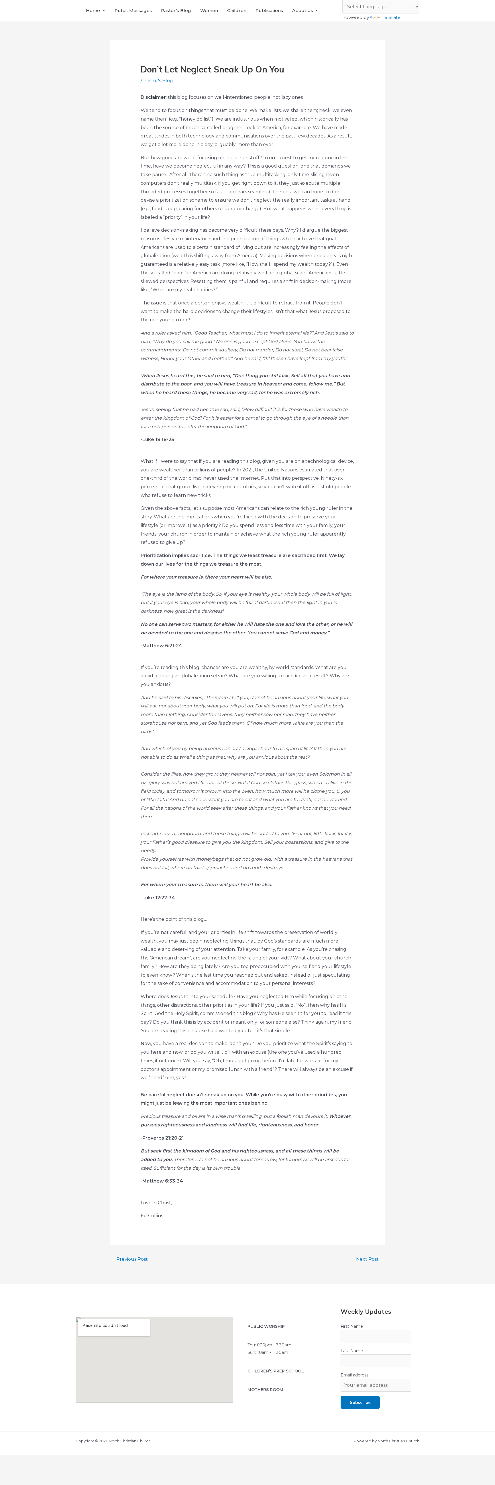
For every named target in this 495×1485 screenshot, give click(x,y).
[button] (102, 11)
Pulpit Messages (133, 10)
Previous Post (129, 1259)
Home (93, 10)
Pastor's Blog (158, 80)
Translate (390, 17)
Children (236, 10)
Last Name (352, 1350)
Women (209, 10)
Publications (269, 10)
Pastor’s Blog (176, 10)
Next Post (370, 1259)
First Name (352, 1326)
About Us (302, 10)
